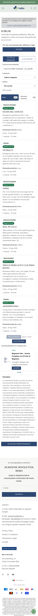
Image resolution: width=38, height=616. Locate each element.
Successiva (19, 341)
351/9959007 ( (16, 519)
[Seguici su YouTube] (13, 574)
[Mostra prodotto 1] (17, 372)
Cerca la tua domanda (10, 64)
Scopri (16, 368)
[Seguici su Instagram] (8, 574)
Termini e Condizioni (10, 534)
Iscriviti (19, 494)
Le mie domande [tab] (27, 59)
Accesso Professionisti (19, 444)
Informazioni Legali (9, 538)
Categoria (6, 73)
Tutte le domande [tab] (11, 59)
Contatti (5, 542)
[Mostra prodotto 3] (20, 372)
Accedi (19, 49)
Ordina (4, 82)
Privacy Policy (7, 531)
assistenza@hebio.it (16, 516)
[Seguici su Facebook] (3, 574)
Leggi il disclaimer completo (19, 25)
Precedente (14, 337)
